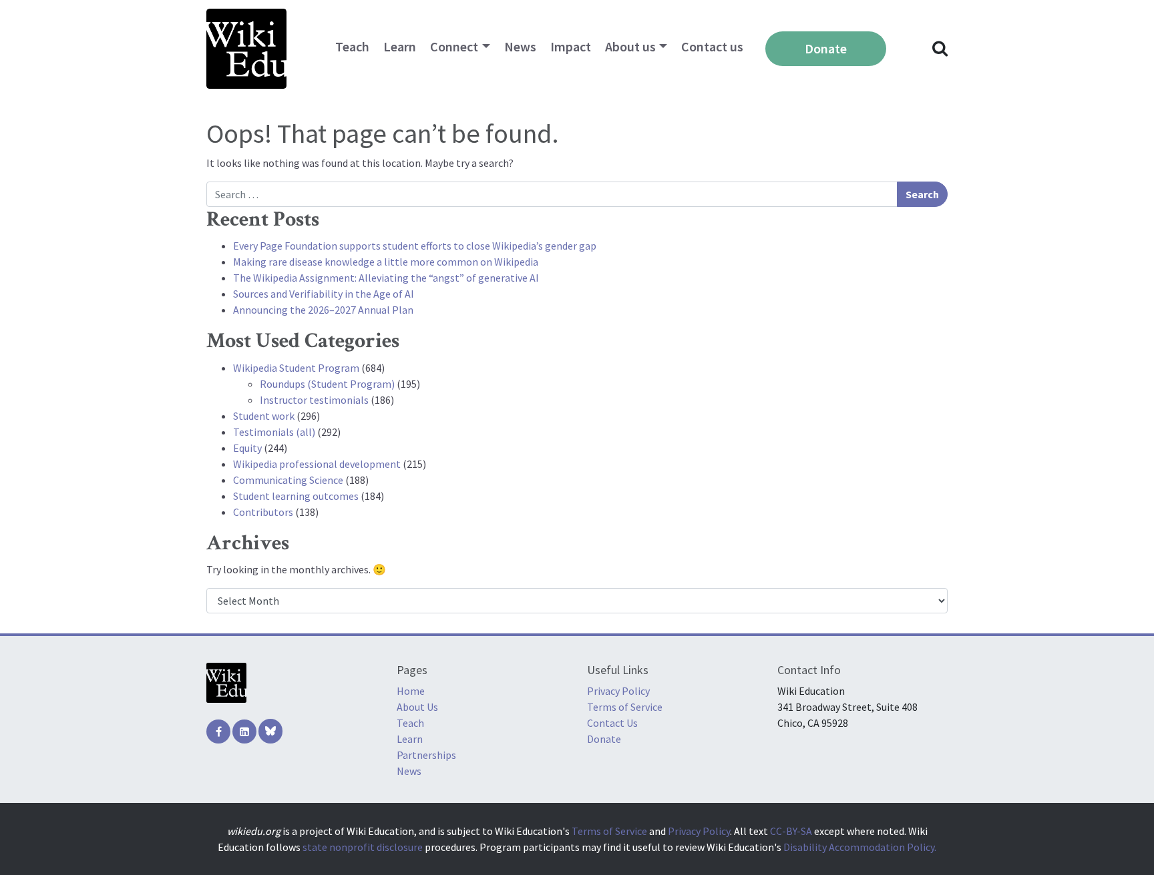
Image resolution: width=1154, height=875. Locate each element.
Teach (352, 46)
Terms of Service (624, 706)
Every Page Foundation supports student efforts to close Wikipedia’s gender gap (414, 245)
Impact (570, 46)
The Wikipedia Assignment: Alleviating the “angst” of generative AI (386, 277)
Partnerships (426, 755)
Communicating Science (288, 480)
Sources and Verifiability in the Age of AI (323, 293)
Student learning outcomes (296, 496)
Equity (247, 448)
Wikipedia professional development (317, 464)
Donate (826, 48)
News (520, 46)
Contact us (712, 46)
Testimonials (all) (274, 432)
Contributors (263, 512)
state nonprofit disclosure (363, 847)
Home (411, 690)
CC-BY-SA (791, 831)
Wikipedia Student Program (296, 367)
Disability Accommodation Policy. (859, 847)
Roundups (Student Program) (327, 383)
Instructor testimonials (314, 399)
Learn (399, 46)
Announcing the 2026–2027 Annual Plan (323, 309)
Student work (264, 415)
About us (630, 46)
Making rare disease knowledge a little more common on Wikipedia (385, 261)
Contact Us (612, 723)
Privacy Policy (618, 690)
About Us (417, 706)
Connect (454, 46)
